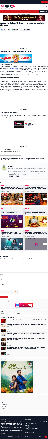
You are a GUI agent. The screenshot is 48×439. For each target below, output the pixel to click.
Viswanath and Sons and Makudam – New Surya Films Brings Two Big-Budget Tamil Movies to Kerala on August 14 (26, 339)
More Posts (11, 176)
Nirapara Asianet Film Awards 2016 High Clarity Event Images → (34, 159)
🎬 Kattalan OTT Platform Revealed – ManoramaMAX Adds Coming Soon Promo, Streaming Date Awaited (25, 343)
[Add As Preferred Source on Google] (24, 124)
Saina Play (4, 406)
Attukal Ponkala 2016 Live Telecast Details (10, 151)
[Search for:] (9, 313)
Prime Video (4, 404)
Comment (2, 261)
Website (17, 176)
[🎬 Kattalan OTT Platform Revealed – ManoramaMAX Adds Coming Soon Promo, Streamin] (3, 344)
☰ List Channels (43, 11)
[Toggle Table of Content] (18, 150)
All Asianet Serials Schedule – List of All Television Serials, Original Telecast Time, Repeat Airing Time (25, 334)
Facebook (4, 29)
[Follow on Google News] (24, 305)
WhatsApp (15, 29)
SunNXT (3, 410)
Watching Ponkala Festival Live (8, 153)
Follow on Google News (25, 29)
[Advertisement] (24, 39)
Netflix (3, 402)
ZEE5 (3, 412)
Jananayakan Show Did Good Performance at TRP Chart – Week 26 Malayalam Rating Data (36, 234)
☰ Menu (43, 2)
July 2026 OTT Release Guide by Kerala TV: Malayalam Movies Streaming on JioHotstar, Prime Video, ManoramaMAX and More (27, 330)
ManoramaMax (5, 401)
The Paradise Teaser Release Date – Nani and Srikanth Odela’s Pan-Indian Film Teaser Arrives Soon (27, 353)
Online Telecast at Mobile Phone (9, 154)
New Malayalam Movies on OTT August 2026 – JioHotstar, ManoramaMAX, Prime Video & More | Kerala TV (26, 325)
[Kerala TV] (8, 6)
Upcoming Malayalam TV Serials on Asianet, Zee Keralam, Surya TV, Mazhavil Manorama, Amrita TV (35, 189)
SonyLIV (3, 408)
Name (1, 274)
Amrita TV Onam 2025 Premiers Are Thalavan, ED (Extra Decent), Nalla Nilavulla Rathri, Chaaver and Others (12, 189)
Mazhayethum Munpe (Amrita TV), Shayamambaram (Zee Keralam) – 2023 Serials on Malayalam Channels (11, 234)
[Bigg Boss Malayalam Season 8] (24, 18)
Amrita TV (13, 27)
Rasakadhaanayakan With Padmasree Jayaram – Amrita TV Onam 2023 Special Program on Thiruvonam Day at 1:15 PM (35, 211)
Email (1, 279)
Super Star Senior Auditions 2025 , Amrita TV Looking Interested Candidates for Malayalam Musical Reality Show (11, 211)
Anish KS (10, 166)
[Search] (46, 7)
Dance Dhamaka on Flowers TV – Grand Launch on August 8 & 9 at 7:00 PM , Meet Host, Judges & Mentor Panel (26, 320)
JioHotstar (4, 399)
